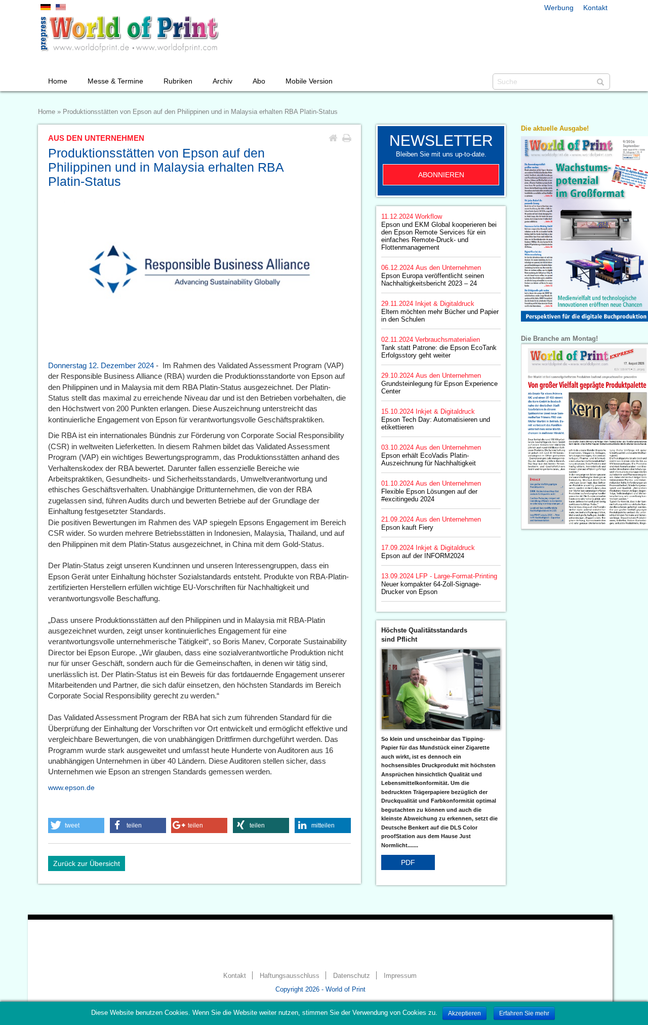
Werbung (559, 8)
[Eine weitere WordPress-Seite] (129, 34)
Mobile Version (309, 81)
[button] (76, 825)
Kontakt (595, 8)
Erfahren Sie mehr (524, 1013)
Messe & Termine (115, 81)
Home (57, 81)
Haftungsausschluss (289, 975)
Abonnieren (441, 175)
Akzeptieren (464, 1013)
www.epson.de (71, 787)
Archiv (222, 81)
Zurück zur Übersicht (86, 863)
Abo (259, 81)
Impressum (400, 975)
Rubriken (178, 81)
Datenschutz (351, 975)
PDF (408, 862)
